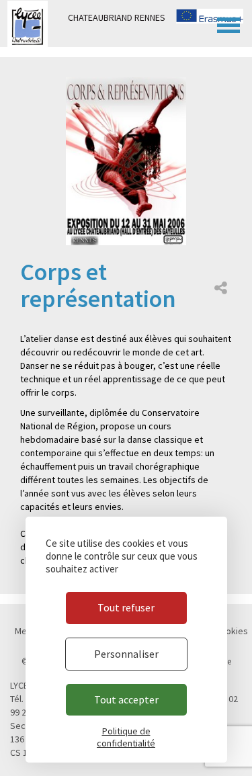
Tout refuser (126, 607)
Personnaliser (126, 653)
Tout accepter (126, 699)
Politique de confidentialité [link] (126, 737)
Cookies (231, 631)
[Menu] (228, 23)
